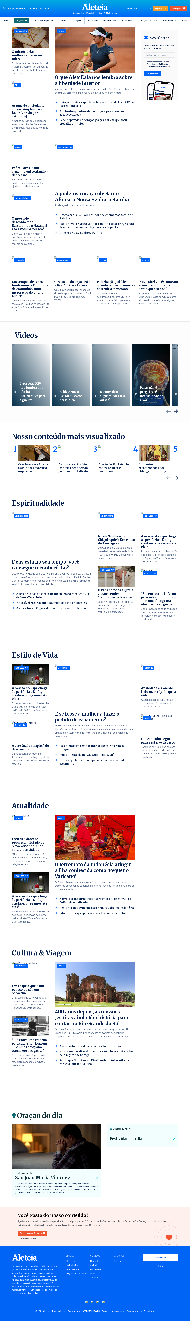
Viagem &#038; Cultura (76, 1273)
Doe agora (176, 8)
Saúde (18, 147)
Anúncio (94, 1277)
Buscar (46, 8)
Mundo (61, 818)
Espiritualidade (128, 20)
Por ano (117, 1261)
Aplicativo (94, 1265)
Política (103, 260)
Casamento (63, 667)
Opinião (64, 20)
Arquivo (77, 20)
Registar (159, 8)
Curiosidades (21, 31)
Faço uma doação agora (31, 1233)
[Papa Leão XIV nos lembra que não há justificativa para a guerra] (31, 375)
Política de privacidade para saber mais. (159, 65)
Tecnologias (20, 725)
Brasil (184, 20)
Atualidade (93, 20)
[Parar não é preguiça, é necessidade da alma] (151, 375)
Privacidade (149, 1311)
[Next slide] (176, 411)
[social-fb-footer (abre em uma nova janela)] (92, 1302)
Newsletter (95, 1261)
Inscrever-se (152, 73)
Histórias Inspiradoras (45, 20)
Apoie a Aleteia (58, 1311)
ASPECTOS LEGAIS (91, 1311)
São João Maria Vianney (108, 13)
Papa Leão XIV (169, 20)
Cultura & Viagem (42, 952)
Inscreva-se (95, 1269)
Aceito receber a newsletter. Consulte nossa (159, 64)
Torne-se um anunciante (113, 1311)
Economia (19, 260)
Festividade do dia (126, 1138)
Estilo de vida (109, 20)
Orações (20, 20)
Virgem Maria (107, 515)
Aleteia (145, 260)
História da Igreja (22, 198)
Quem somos (74, 1311)
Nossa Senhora (65, 147)
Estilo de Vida (35, 655)
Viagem (61, 965)
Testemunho (150, 573)
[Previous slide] (168, 411)
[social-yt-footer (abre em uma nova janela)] (86, 1302)
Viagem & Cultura (149, 20)
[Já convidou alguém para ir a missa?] (111, 375)
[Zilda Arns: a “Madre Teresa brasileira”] (71, 375)
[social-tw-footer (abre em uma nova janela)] (97, 1302)
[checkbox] (145, 62)
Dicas (17, 85)
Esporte (61, 31)
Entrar (148, 8)
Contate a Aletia (134, 1311)
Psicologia (148, 667)
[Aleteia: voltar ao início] (95, 6)
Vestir (93, 1273)
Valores (18, 818)
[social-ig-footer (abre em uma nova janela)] (103, 1302)
